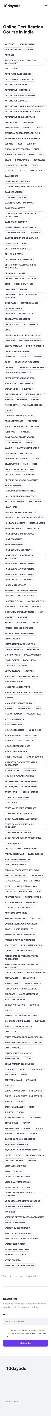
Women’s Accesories (15, 1255)
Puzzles (36, 918)
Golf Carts (20, 469)
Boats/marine (22, 160)
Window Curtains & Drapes (18, 1233)
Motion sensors (35, 757)
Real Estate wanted (31, 945)
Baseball (28, 127)
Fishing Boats (12, 405)
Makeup (9, 698)
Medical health (35, 714)
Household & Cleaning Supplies (21, 590)
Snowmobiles (12, 1058)
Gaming (29, 442)
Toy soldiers (35, 1117)
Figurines (22, 399)
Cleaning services (14, 278)
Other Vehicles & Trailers (18, 832)
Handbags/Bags (13, 485)
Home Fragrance (13, 539)
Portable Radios (13, 902)
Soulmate (10, 1069)
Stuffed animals (13, 1080)
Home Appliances (13, 528)
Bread (24, 165)
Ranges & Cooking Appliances (20, 934)
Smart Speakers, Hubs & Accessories (23, 1037)
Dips (24, 356)
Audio (17, 68)
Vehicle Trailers (13, 1171)
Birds (36, 149)
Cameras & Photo (14, 192)
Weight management (15, 1222)
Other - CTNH (11, 792)
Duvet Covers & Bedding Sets (19, 378)
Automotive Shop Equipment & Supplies (25, 106)
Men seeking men (13, 724)
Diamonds (10, 340)
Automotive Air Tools (16, 85)
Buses (35, 165)
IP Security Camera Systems (19, 612)
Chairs (22, 273)
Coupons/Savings (29, 303)
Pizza (7, 886)
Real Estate (11, 945)
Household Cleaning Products (21, 596)
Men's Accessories (14, 730)
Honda (27, 579)
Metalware (31, 735)
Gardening (10, 453)
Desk (7, 330)
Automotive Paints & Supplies (20, 95)
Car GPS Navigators (15, 232)
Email (5, 1314)
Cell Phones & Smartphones (19, 259)
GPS (32, 469)
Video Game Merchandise (18, 1182)
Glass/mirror (12, 464)
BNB (40, 154)
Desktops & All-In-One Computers (22, 335)
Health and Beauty (14, 501)
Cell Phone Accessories (17, 249)
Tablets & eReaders (15, 1107)
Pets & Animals (12, 881)
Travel (26, 1128)
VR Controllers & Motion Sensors (22, 1201)
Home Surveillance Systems (19, 563)
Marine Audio (25, 708)
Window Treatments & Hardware (22, 1238)
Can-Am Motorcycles (16, 197)
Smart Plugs (11, 1032)
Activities (10, 44)
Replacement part (35, 973)
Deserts (33, 324)
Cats (24, 243)
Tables (8, 1101)
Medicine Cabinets (14, 719)
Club (7, 284)
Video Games (11, 1187)
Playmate (10, 891)
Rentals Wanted (13, 973)
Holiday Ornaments (15, 523)
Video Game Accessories (17, 1176)
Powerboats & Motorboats (19, 907)
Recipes (9, 950)
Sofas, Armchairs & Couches (19, 1064)
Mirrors (9, 740)
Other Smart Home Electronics (21, 819)
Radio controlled (23, 929)
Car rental (35, 232)
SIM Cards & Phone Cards (17, 1021)
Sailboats (10, 994)
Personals (37, 875)
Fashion (9, 399)
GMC (25, 464)
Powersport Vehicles (16, 913)
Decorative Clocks (15, 324)
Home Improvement (15, 544)
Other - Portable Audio (17, 797)
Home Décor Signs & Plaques (19, 534)
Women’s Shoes (13, 1260)
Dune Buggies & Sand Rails (18, 373)
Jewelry (9, 617)
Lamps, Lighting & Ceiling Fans (20, 644)
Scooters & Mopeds (15, 999)
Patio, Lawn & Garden (15, 865)
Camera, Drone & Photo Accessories (23, 187)
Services (34, 1005)
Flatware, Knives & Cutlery (19, 416)
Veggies (32, 1160)
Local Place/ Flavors (16, 665)
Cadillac (9, 170)
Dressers (9, 367)
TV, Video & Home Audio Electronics (23, 1150)
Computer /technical (16, 289)
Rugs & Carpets (13, 983)
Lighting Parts (12, 655)
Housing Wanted (35, 601)
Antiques (9, 55)
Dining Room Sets (35, 346)
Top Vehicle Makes (14, 1117)
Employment (11, 389)
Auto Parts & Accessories (18, 74)
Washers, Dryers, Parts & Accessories (24, 1217)
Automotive (28, 79)
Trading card (12, 1128)
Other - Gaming (30, 792)
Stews (24, 1074)
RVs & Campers (29, 989)
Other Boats (11, 803)
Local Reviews (12, 671)
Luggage (29, 671)
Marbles (9, 708)
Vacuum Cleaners (14, 1160)
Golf (7, 469)
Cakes (22, 170)
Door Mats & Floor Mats (27, 362)
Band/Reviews (12, 127)
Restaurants (11, 978)
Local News (29, 660)
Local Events (12, 660)
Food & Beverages (14, 421)
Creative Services (14, 308)
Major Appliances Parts (17, 687)
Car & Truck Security (16, 222)
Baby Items (28, 122)
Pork (39, 891)
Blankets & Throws (15, 154)
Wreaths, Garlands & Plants (19, 1265)
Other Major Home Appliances (20, 808)
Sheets (8, 1010)
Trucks (8, 1134)
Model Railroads (13, 757)
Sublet (8, 1085)
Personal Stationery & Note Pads (22, 870)
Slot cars (40, 1021)
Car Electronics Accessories (20, 227)
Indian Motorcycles (30, 606)
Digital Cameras (13, 346)
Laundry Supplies (14, 649)
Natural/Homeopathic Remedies (21, 781)
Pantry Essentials (14, 854)
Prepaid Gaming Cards (16, 918)
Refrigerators (24, 950)
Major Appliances (28, 676)
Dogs (7, 362)
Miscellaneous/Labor (16, 751)
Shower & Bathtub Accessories (21, 1015)
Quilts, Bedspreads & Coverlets (21, 924)
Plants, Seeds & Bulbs (26, 886)
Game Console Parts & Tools (19, 437)
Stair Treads (36, 1069)
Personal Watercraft (16, 875)
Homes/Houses (12, 579)
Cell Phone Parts (14, 254)
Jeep (40, 612)
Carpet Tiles (11, 243)
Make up (38, 692)
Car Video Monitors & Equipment (21, 238)
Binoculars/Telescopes (17, 149)
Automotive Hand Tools (17, 90)
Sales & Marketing (28, 994)
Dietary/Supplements (30, 340)
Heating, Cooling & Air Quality (20, 512)
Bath (39, 127)
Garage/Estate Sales (28, 448)
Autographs (11, 79)
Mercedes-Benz (13, 735)
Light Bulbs (33, 649)
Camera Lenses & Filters (17, 181)
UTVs (18, 1155)
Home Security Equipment (18, 550)
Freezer (35, 426)
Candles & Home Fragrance (19, 203)
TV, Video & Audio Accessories (20, 1139)
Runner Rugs (11, 989)
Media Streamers (13, 714)
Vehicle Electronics (15, 1166)
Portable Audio (13, 897)
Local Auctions (32, 655)
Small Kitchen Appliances (18, 1026)
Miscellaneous (25, 740)
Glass (36, 458)
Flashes (9, 410)
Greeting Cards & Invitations (20, 475)
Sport (22, 1069)
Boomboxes (11, 165)
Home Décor (33, 528)
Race (7, 929)
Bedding (9, 144)
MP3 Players (30, 770)
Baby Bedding (11, 122)
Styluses (31, 1080)
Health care (35, 501)
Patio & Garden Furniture (17, 859)
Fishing (35, 399)
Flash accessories (32, 405)
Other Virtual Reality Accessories (23, 838)
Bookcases (39, 160)
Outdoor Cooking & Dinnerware (21, 848)
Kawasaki (23, 617)
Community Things (23, 284)
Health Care (11, 507)
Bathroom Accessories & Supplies (22, 133)
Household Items (13, 601)
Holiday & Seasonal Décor (30, 517)
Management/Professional (19, 703)
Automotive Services (16, 101)
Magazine (10, 676)
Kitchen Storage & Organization (21, 623)
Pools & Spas (25, 891)
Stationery (10, 1074)
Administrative (27, 44)
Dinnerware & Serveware (18, 351)
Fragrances (20, 426)
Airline (29, 49)
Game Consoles (13, 442)
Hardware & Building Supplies (20, 491)
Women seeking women (17, 1249)
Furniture (10, 432)
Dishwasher (37, 356)
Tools (20, 1112)
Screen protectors (15, 1005)
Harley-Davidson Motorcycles (21, 496)
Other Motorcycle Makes (18, 813)
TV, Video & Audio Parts (16, 1144)
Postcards (32, 902)
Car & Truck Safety (15, 208)
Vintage (26, 1187)
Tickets (9, 1112)
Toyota (26, 1123)
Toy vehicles (11, 1123)
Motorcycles (12, 770)
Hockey (9, 517)
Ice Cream (10, 606)
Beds (20, 144)
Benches (31, 144)
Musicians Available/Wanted (19, 776)
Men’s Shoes (35, 730)
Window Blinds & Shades (17, 1228)
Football (32, 421)
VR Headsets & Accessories (19, 1206)
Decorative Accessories (17, 319)
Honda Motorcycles (15, 585)
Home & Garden (37, 523)
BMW (31, 154)
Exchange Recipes (35, 394)
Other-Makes (12, 843)
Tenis (31, 1107)
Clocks (32, 278)
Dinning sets (11, 356)
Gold (35, 464)
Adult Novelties (13, 49)
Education (10, 383)
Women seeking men (15, 1244)
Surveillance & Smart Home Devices (23, 1091)
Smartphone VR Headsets (18, 1053)
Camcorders (36, 170)
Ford (7, 426)
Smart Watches (13, 1048)
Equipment (27, 389)
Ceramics (10, 273)
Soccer (27, 1058)
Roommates (29, 978)
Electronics (26, 383)
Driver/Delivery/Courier (31, 367)
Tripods (39, 1128)
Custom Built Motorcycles (19, 314)
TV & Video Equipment (27, 1134)
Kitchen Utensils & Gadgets (19, 628)
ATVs (7, 68)
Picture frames (32, 881)
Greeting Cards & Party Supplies (21, 480)
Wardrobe (10, 1212)
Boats (8, 160)
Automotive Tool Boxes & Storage (22, 111)
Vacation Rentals (35, 1155)
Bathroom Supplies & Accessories (22, 138)
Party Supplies (35, 854)
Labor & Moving (13, 639)
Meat (38, 708)
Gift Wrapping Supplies (17, 458)
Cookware (10, 303)
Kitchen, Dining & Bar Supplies (20, 633)
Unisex (8, 1155)
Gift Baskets (26, 453)
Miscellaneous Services (17, 746)
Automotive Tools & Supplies (20, 117)
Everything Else (13, 394)
